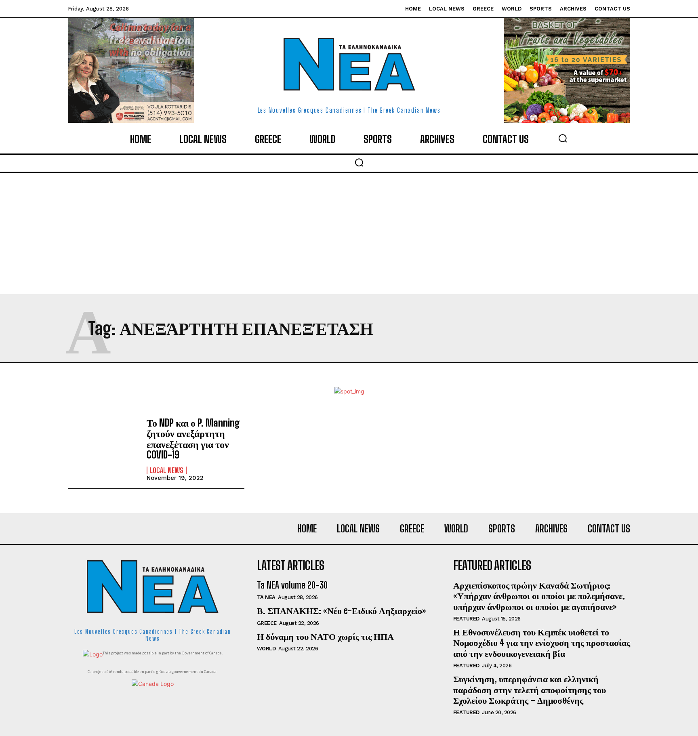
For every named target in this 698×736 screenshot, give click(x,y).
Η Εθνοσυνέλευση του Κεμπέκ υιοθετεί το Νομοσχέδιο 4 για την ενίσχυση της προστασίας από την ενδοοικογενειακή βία (541, 643)
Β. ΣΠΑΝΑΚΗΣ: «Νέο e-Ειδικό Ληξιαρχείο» (341, 610)
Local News (166, 470)
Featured (466, 619)
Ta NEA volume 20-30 (292, 585)
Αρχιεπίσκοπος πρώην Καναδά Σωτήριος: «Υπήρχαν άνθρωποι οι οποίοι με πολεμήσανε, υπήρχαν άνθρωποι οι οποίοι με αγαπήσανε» (539, 596)
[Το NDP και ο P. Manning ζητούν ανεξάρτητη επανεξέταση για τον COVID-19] (103, 446)
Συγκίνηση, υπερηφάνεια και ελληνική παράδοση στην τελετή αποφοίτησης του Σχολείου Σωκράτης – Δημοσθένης (529, 689)
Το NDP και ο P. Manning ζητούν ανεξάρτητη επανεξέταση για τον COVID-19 (193, 439)
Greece (267, 623)
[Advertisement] (349, 233)
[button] (562, 138)
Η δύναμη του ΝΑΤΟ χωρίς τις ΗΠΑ (325, 636)
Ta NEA (266, 597)
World (266, 649)
